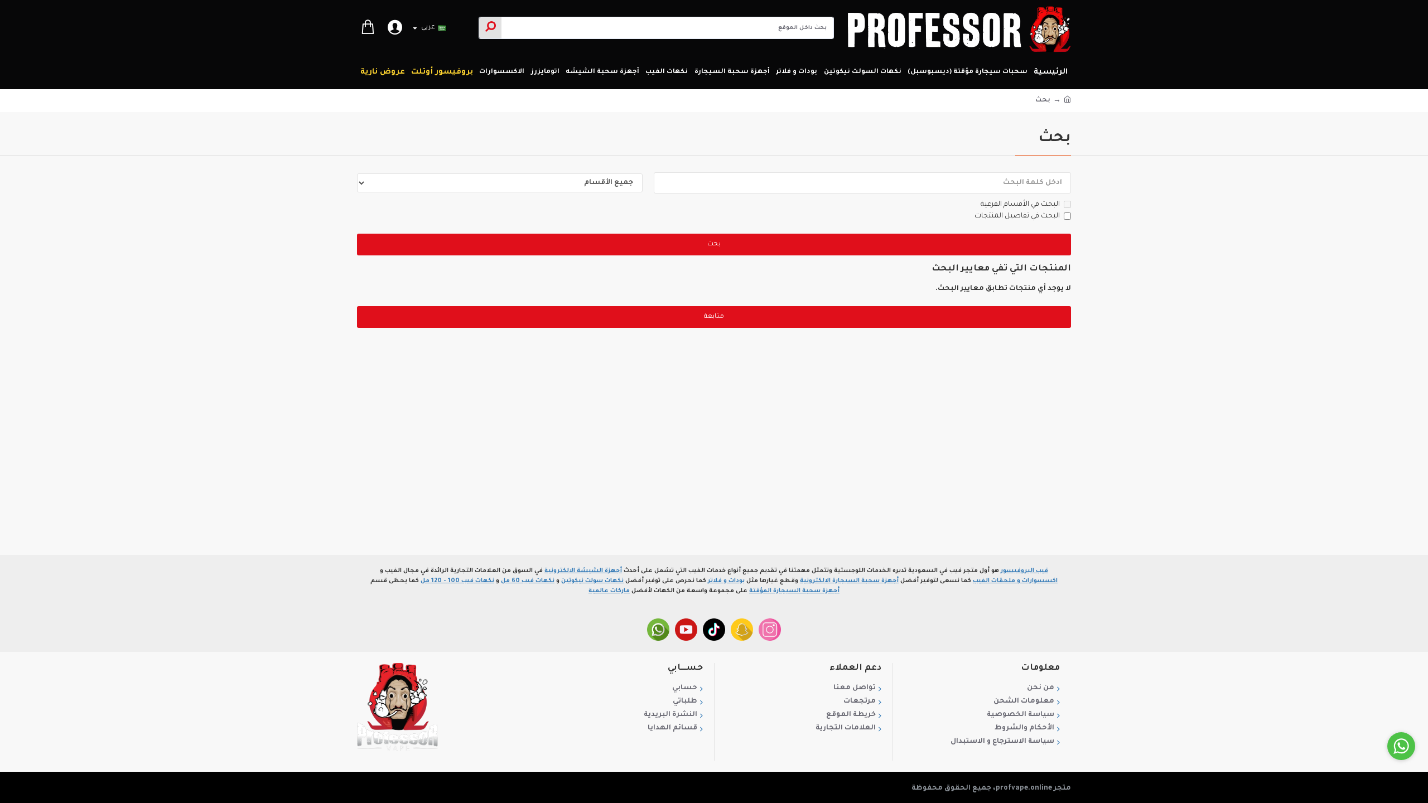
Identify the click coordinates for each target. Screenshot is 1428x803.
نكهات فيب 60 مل (527, 581)
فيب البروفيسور (1024, 571)
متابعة (714, 317)
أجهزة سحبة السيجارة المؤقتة (794, 591)
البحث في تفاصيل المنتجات (1017, 216)
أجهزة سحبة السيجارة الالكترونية (849, 581)
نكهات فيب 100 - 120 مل (457, 581)
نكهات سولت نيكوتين (592, 581)
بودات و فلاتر (726, 581)
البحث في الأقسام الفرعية (1020, 205)
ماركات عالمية (609, 591)
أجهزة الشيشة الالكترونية (583, 571)
